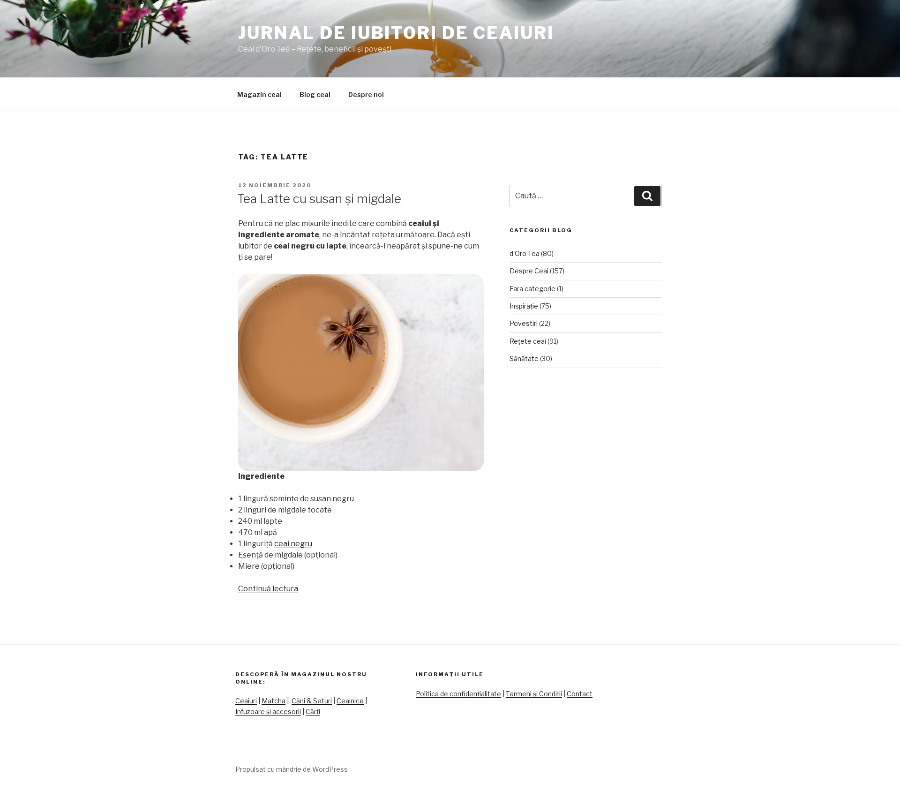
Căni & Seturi (312, 701)
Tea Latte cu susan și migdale (319, 198)
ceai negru (293, 543)
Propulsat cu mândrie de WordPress (291, 769)
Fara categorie (532, 289)
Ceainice (350, 701)
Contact (579, 694)
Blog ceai (315, 94)
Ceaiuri (246, 701)
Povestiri (524, 323)
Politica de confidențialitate (458, 694)
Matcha (273, 701)
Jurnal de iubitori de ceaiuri (396, 33)
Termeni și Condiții (534, 694)
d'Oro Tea (525, 253)
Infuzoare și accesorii (268, 712)
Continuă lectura (268, 588)
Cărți (313, 712)
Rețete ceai (528, 341)
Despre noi (366, 94)
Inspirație (524, 306)
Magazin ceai (259, 94)
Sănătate (524, 358)
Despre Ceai (529, 271)
